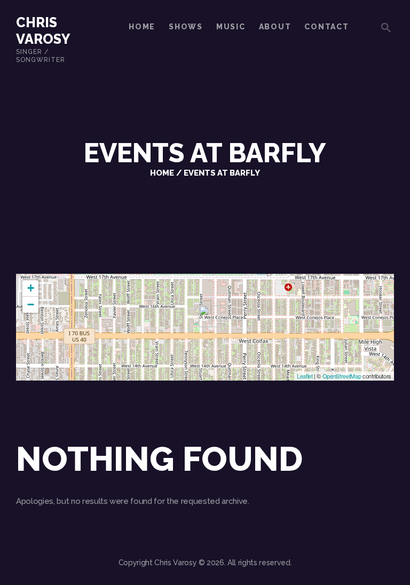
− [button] (30, 304)
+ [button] (30, 288)
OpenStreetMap (341, 375)
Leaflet (305, 375)
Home (162, 172)
